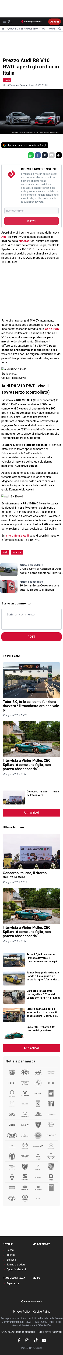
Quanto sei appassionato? (26, 28)
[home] (3, 28)
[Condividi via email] (52, 155)
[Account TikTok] (36, 1340)
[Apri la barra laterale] (4, 22)
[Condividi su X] (45, 155)
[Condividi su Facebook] (38, 155)
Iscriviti (31, 221)
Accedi (54, 21)
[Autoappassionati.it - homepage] (31, 21)
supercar (25, 241)
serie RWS (52, 329)
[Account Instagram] (27, 1340)
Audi (4, 236)
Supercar (17, 552)
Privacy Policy (21, 1311)
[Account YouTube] (44, 1340)
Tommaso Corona (18, 85)
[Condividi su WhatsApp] (31, 155)
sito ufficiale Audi (17, 535)
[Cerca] (59, 28)
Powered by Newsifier (31, 1348)
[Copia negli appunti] (59, 155)
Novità (7, 80)
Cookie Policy (41, 1311)
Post (31, 636)
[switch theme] (10, 22)
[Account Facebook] (19, 1340)
